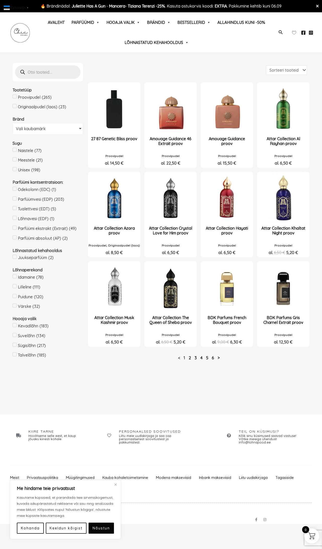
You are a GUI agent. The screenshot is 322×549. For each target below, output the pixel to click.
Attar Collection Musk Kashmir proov (114, 320)
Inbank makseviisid (215, 477)
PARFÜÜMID (82, 22)
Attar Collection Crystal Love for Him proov (170, 230)
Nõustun (101, 528)
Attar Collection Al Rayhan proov (283, 141)
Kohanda (30, 528)
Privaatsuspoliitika (42, 477)
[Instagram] (311, 32)
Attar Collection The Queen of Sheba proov (170, 320)
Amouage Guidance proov (227, 141)
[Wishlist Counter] (294, 32)
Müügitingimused (80, 477)
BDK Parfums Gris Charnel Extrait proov (283, 320)
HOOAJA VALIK (120, 22)
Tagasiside (284, 477)
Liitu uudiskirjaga (253, 477)
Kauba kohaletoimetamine (125, 477)
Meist (14, 477)
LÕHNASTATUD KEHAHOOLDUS (154, 42)
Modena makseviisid (173, 477)
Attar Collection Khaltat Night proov (283, 230)
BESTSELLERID (191, 22)
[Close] (115, 484)
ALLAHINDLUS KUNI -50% (241, 22)
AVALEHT (56, 22)
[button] (280, 32)
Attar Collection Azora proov (114, 230)
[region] (65, 509)
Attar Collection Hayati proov (227, 230)
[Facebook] (303, 32)
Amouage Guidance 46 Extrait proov (170, 141)
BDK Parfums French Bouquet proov (227, 320)
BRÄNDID (156, 22)
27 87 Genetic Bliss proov (114, 138)
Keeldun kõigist (66, 528)
